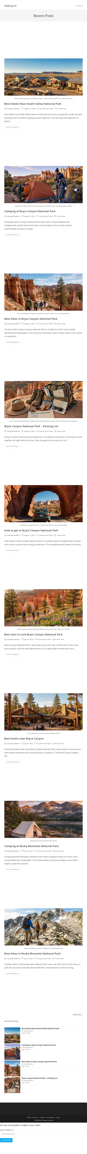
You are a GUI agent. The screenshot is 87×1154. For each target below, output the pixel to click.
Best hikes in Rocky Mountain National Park (32, 953)
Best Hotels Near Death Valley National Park (32, 103)
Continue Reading (13, 127)
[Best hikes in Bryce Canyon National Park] (12, 1068)
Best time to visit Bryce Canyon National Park (33, 634)
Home (29, 1117)
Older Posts (78, 1014)
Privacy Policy (50, 1117)
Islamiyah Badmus (13, 109)
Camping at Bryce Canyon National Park (29, 211)
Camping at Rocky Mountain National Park (31, 846)
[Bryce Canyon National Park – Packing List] (12, 1085)
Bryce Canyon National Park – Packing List (31, 426)
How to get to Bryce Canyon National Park (31, 530)
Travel (58, 1117)
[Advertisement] (43, 43)
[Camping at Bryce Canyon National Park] (12, 1052)
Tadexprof (10, 5)
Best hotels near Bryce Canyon (24, 738)
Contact (42, 1117)
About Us (35, 1117)
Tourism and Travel (46, 109)
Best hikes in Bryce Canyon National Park (30, 318)
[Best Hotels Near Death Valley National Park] (12, 1035)
